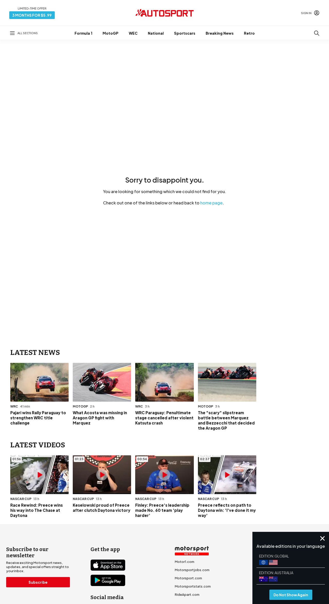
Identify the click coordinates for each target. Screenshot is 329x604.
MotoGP (110, 33)
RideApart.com (187, 594)
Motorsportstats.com (193, 586)
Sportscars (184, 33)
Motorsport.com (188, 578)
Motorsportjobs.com (192, 570)
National (156, 33)
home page (211, 202)
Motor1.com (184, 562)
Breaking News (220, 33)
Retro (249, 33)
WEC (133, 33)
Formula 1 (83, 33)
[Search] (317, 33)
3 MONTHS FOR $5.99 (32, 15)
